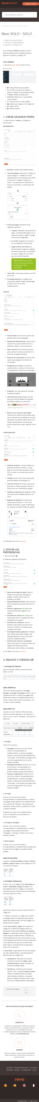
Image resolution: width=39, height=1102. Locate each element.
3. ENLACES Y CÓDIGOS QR (12, 45)
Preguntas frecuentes (21, 1067)
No (26, 993)
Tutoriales (13, 25)
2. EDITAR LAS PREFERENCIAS (13, 43)
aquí (23, 267)
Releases (17, 1070)
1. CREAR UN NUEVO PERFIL (12, 40)
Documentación (26, 1070)
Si (25, 989)
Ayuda (34, 1070)
